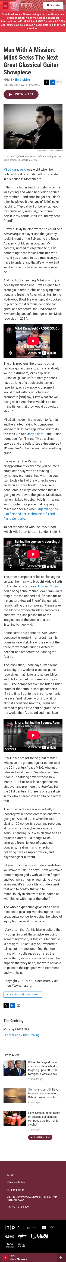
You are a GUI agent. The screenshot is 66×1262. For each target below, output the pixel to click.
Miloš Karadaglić (15, 169)
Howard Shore (48, 586)
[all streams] (61, 1257)
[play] (5, 1257)
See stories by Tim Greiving (22, 1035)
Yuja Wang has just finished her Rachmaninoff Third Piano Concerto (31, 513)
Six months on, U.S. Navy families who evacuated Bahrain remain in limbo (43, 1093)
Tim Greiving (22, 79)
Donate (55, 5)
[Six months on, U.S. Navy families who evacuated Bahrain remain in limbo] (15, 1095)
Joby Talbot (35, 434)
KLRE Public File (15, 1190)
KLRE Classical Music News (22, 994)
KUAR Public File (16, 1182)
